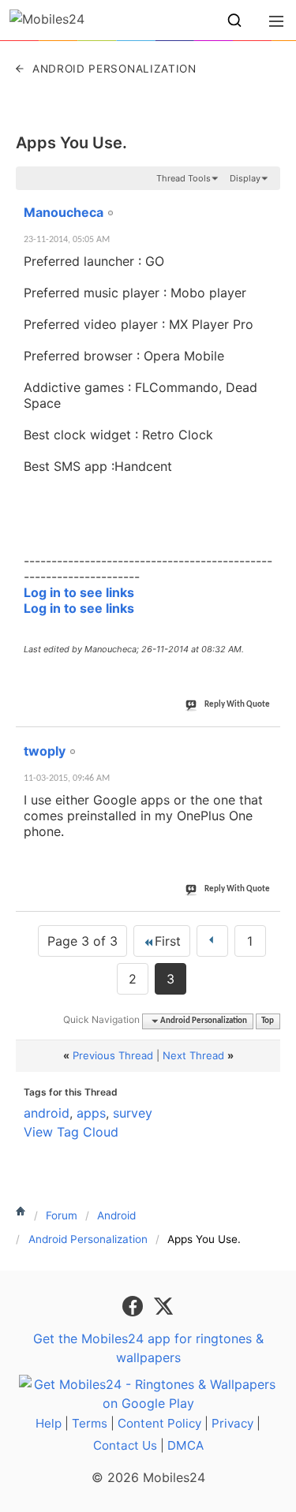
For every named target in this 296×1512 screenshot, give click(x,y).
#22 (265, 742)
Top (267, 1021)
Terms (89, 1423)
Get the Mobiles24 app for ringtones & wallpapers (148, 1348)
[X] (163, 1305)
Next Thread (193, 1055)
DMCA (185, 1445)
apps (91, 1113)
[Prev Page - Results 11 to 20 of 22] (212, 941)
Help (49, 1423)
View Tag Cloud (71, 1132)
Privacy (232, 1423)
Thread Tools (183, 178)
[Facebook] (134, 1305)
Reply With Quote (237, 704)
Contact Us (125, 1445)
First (168, 941)
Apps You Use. (71, 142)
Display (245, 178)
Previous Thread (113, 1055)
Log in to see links (79, 592)
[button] (234, 20)
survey (132, 1113)
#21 (265, 203)
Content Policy (159, 1423)
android (46, 1113)
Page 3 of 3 (82, 941)
